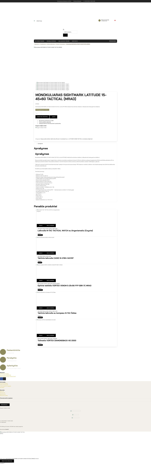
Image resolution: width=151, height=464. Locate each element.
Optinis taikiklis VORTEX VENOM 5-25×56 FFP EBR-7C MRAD (64, 285)
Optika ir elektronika (51, 44)
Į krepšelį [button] (40, 235)
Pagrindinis (37, 44)
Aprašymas (40, 143)
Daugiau (40, 262)
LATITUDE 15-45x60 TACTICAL (75, 139)
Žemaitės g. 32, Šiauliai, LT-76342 (14, 368)
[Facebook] (1, 378)
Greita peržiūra (50, 225)
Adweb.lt (7, 429)
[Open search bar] (63, 29)
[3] (114, 21)
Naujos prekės (44, 139)
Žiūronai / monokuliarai (60, 44)
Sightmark (90, 139)
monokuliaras (85, 139)
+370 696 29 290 (104, 20)
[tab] (77, 143)
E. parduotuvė (43, 44)
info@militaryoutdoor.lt (11, 360)
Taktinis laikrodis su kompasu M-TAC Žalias (57, 313)
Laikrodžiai (40, 228)
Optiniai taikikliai (56, 283)
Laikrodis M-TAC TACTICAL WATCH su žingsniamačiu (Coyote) (65, 230)
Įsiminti (53, 116)
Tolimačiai (55, 338)
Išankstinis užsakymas (42, 116)
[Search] (65, 35)
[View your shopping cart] (116, 21)
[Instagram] (4, 378)
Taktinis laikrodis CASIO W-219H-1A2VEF (56, 258)
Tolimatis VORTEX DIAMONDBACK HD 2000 (57, 340)
